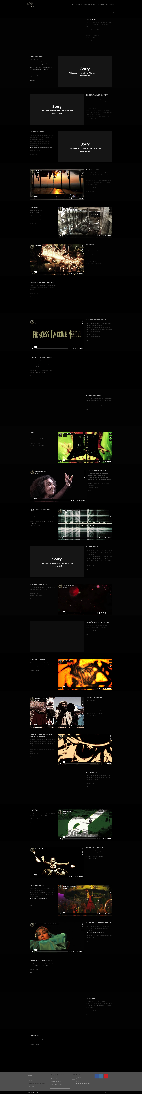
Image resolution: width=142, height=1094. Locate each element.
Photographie (86, 1092)
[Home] (104, 13)
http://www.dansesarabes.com (95, 932)
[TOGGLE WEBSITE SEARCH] (115, 4)
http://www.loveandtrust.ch (38, 898)
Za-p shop (31, 1086)
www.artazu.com (90, 32)
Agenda (30, 1075)
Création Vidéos (110, 13)
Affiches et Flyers (55, 1081)
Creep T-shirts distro (56, 1084)
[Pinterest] (106, 1076)
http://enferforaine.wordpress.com (41, 147)
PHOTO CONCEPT (112, 1092)
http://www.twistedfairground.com (96, 710)
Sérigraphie (104, 1092)
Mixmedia (98, 1092)
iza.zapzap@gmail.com (82, 1083)
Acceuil (80, 1092)
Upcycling (92, 1092)
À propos (30, 1080)
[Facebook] (97, 1076)
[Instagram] (101, 1076)
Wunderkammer (54, 1087)
